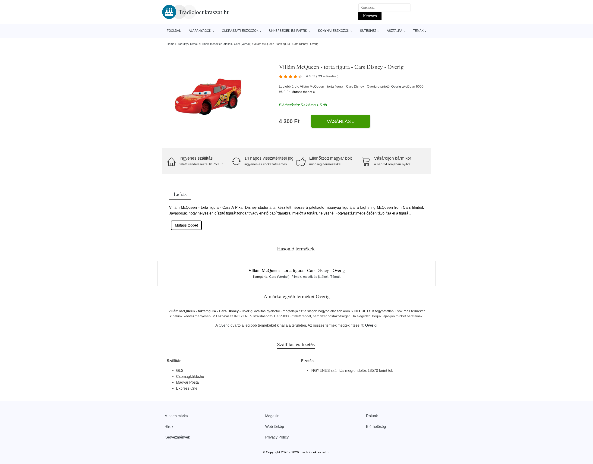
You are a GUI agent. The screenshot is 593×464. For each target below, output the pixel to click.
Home (170, 44)
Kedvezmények (177, 437)
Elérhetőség (376, 427)
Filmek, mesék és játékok (216, 44)
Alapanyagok (200, 30)
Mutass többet (186, 225)
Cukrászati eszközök (240, 30)
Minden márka (176, 416)
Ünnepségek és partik (288, 30)
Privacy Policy (277, 437)
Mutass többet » (303, 92)
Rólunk (372, 416)
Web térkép (274, 427)
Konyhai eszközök (333, 30)
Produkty (182, 44)
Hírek (168, 427)
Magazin (272, 416)
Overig (396, 86)
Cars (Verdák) (242, 44)
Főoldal (174, 30)
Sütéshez (368, 30)
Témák (418, 30)
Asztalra (394, 30)
